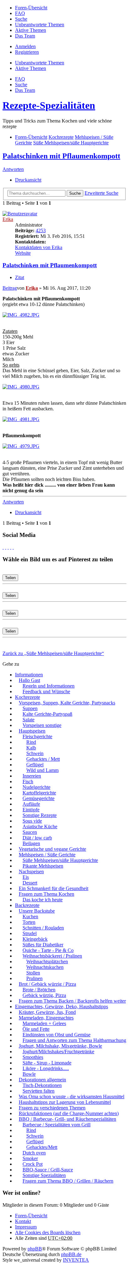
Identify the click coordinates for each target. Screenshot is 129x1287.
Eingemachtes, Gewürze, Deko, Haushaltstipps (61, 1006)
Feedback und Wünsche (46, 691)
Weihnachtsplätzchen (47, 961)
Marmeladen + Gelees (44, 1023)
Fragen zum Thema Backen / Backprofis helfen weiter (72, 1001)
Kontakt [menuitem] (23, 1221)
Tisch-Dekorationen (42, 1085)
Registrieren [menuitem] (27, 52)
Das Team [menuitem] (25, 35)
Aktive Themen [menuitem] (30, 30)
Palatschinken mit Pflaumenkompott (61, 156)
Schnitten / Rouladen (43, 927)
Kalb (31, 747)
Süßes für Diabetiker (43, 944)
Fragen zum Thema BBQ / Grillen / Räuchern (68, 1181)
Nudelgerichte (36, 787)
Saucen (30, 832)
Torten (29, 922)
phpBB (35, 1248)
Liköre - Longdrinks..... (46, 1068)
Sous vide (32, 821)
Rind (31, 742)
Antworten (13, 169)
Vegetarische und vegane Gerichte (52, 849)
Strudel (30, 933)
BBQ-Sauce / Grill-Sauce (48, 1169)
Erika (8, 219)
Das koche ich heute (43, 899)
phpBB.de (71, 1254)
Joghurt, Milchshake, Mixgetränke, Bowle (60, 1046)
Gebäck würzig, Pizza (44, 995)
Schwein (35, 753)
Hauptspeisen (32, 731)
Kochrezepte (27, 697)
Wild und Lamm (42, 770)
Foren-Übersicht (31, 1215)
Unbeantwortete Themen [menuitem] (39, 24)
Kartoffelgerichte (39, 792)
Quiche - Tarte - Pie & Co (48, 950)
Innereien (32, 776)
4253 (41, 230)
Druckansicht (28, 180)
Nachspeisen (31, 871)
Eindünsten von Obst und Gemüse (56, 1034)
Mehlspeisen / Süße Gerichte (47, 854)
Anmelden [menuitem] (25, 46)
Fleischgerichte (37, 736)
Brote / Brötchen (39, 989)
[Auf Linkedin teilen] (10, 547)
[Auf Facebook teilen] (3, 547)
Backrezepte (27, 905)
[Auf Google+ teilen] (8, 547)
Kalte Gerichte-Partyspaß (47, 714)
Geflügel (35, 764)
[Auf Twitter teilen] (5, 547)
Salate (28, 719)
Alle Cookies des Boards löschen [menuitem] (47, 1232)
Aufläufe (31, 804)
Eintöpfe (31, 809)
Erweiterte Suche (101, 193)
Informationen (29, 674)
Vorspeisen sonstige (42, 725)
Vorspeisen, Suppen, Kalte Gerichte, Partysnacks (67, 702)
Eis (26, 877)
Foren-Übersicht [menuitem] (31, 7)
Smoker (30, 1158)
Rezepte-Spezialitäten (49, 105)
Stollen (33, 972)
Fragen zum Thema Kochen (46, 894)
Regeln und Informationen (49, 686)
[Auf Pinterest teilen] (13, 547)
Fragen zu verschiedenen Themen (52, 1107)
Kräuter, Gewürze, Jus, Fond (47, 1012)
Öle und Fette (36, 1029)
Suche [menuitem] (21, 19)
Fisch (28, 781)
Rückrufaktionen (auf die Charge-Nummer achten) (69, 1113)
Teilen (10, 577)
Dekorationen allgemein (42, 1079)
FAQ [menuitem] (20, 13)
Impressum (26, 1226)
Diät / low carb (37, 837)
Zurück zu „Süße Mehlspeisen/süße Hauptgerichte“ (53, 653)
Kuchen (30, 916)
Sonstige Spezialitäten (44, 1175)
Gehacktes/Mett (41, 1147)
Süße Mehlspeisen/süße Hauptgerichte (60, 860)
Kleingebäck (35, 939)
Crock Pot (33, 1164)
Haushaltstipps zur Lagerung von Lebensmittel (65, 1102)
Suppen (30, 708)
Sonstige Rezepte (40, 815)
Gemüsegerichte (38, 798)
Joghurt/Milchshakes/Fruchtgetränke (58, 1051)
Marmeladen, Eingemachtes (46, 1017)
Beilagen (31, 843)
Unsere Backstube (37, 911)
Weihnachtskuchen (45, 967)
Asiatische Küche (40, 826)
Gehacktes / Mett (43, 759)
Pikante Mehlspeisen (43, 866)
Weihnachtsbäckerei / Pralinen (52, 956)
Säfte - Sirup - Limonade (47, 1062)
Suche (75, 193)
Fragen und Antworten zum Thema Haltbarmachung (74, 1040)
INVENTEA (76, 1260)
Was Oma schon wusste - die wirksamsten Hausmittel (71, 1096)
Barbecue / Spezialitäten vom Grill (56, 1124)
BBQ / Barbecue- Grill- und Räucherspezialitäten (67, 1119)
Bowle (29, 1074)
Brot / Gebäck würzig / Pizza (47, 984)
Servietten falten (38, 1091)
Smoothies (33, 1057)
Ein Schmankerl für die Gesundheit (53, 888)
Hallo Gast (29, 680)
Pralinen (34, 978)
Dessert (30, 882)
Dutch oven (34, 1152)
